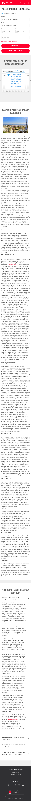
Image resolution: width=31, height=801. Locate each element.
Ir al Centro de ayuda (15, 774)
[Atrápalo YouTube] (23, 785)
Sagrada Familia (12, 264)
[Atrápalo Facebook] (16, 785)
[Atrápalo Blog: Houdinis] (8, 785)
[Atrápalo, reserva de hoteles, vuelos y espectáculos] (3, 2)
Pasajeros (4, 35)
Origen (3, 16)
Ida (2, 29)
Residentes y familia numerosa (9, 41)
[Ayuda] (24, 3)
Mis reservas (15, 772)
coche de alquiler (12, 719)
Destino (3, 23)
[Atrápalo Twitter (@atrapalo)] (12, 785)
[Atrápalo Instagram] (19, 785)
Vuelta (17, 29)
